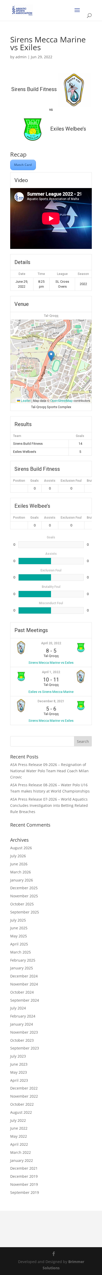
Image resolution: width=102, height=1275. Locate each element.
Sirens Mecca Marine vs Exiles (51, 663)
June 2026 (18, 863)
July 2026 (18, 855)
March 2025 (20, 952)
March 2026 (20, 872)
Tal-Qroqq (51, 316)
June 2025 (18, 927)
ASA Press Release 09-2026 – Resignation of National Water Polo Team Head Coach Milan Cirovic (49, 771)
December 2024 (24, 976)
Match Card (23, 165)
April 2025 (19, 944)
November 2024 (24, 984)
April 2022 (19, 1144)
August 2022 (21, 1112)
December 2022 (24, 1088)
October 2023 (22, 1040)
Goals (34, 480)
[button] (51, 356)
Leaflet (25, 400)
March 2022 (20, 1152)
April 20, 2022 (51, 643)
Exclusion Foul (71, 480)
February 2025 (22, 960)
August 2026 (21, 847)
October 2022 (22, 1104)
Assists (49, 480)
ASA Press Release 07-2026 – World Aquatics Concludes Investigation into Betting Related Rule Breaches (49, 805)
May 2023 (18, 1072)
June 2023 (18, 1064)
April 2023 (19, 1080)
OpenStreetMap (61, 400)
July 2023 (18, 1056)
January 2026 (21, 880)
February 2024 (22, 1016)
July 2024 (18, 1008)
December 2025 (24, 887)
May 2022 (18, 1136)
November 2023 (24, 1032)
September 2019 (24, 1192)
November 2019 (24, 1184)
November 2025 (24, 895)
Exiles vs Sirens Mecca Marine (51, 692)
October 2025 (22, 903)
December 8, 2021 (51, 701)
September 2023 (24, 1048)
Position (19, 480)
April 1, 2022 (51, 672)
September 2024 (24, 1000)
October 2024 (22, 992)
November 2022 (24, 1096)
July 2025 (18, 920)
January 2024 (21, 1024)
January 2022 (21, 1160)
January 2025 (21, 967)
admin (21, 56)
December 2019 (24, 1176)
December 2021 (24, 1168)
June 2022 (18, 1128)
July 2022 (18, 1120)
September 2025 (24, 912)
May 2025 (18, 935)
